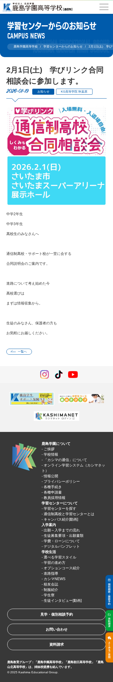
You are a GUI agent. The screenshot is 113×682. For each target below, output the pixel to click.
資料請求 (56, 644)
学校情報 (51, 454)
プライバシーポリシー (62, 481)
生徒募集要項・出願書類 (63, 536)
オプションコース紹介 (62, 568)
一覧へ (22, 351)
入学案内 (49, 525)
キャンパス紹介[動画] (61, 519)
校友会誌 (51, 584)
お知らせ (43, 91)
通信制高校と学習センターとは (69, 514)
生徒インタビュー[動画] (63, 600)
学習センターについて (60, 503)
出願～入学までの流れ (62, 530)
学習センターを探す (60, 508)
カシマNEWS (54, 579)
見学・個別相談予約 (56, 614)
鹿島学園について (56, 444)
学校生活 (49, 552)
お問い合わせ (56, 629)
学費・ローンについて (62, 541)
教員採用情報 (54, 498)
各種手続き (53, 487)
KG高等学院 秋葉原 (74, 91)
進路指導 (51, 573)
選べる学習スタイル (60, 557)
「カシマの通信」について (65, 460)
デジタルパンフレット (62, 546)
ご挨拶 (49, 449)
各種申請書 (53, 492)
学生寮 (49, 595)
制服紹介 (51, 590)
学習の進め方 (54, 563)
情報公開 (51, 476)
